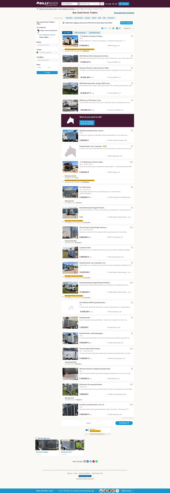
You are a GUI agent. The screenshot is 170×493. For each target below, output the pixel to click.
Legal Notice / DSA (97, 473)
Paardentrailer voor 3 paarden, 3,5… (92, 263)
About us (70, 473)
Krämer (94, 18)
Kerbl (104, 18)
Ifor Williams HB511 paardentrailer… (92, 302)
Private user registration (85, 476)
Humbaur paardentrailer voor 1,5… (92, 405)
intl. (106, 28)
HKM (99, 18)
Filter (47, 72)
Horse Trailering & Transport (66, 9)
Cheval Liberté (78, 18)
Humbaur (87, 18)
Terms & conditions (84, 473)
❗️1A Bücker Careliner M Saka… (91, 36)
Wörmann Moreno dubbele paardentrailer (94, 369)
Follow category (126, 23)
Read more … (127, 491)
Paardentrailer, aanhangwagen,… (91, 333)
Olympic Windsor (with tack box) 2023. (94, 68)
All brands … (111, 18)
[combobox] (47, 45)
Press (75, 473)
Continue (124, 422)
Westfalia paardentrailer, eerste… (91, 131)
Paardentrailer (84, 318)
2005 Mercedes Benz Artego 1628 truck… (95, 83)
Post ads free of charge (124, 13)
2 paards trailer (85, 248)
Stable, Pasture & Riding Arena (48, 9)
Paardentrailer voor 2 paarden (90, 146)
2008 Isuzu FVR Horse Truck (90, 100)
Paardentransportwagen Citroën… (92, 208)
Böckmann (69, 18)
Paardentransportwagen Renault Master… (95, 283)
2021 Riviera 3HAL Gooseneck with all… (94, 56)
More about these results (128, 417)
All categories (41, 27)
